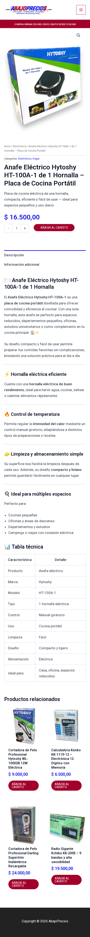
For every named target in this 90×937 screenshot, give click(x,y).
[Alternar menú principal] (81, 10)
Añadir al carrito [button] (19, 785)
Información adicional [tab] (21, 264)
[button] (78, 35)
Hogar (36, 158)
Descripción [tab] (14, 255)
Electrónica (19, 146)
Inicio (7, 146)
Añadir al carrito (54, 227)
